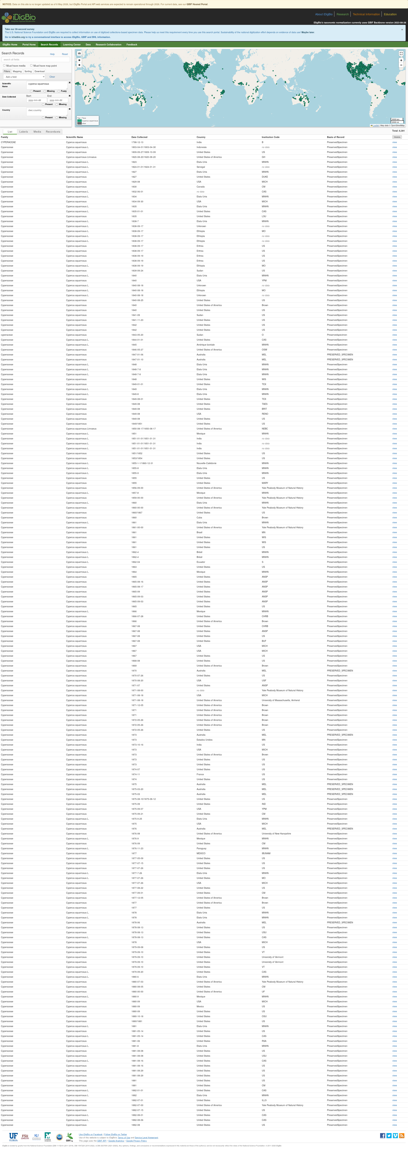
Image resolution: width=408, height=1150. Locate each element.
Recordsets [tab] (53, 131)
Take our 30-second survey (19, 29)
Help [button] (52, 54)
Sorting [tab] (28, 71)
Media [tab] (37, 131)
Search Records (49, 44)
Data (88, 44)
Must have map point (45, 65)
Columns (397, 137)
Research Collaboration (108, 44)
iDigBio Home (10, 44)
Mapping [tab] (17, 71)
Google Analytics (116, 1140)
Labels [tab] (23, 131)
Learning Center (72, 44)
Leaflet (376, 125)
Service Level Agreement (146, 1137)
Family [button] (4, 137)
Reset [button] (65, 54)
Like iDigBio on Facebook (90, 1134)
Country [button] (201, 137)
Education (390, 14)
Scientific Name (6, 85)
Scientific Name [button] (74, 137)
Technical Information (366, 14)
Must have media (16, 65)
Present (37, 91)
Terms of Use (124, 1137)
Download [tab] (40, 71)
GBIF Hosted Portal (197, 4)
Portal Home (29, 44)
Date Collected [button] (139, 137)
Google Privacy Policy (136, 1140)
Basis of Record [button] (335, 137)
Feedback (132, 44)
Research (343, 14)
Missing (51, 91)
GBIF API (101, 1140)
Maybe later (308, 32)
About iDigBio (324, 14)
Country (6, 110)
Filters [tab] (7, 71)
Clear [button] (52, 76)
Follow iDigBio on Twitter (115, 1134)
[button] (70, 82)
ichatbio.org (18, 37)
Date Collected (9, 96)
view (394, 142)
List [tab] (10, 131)
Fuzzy (64, 91)
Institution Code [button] (271, 137)
